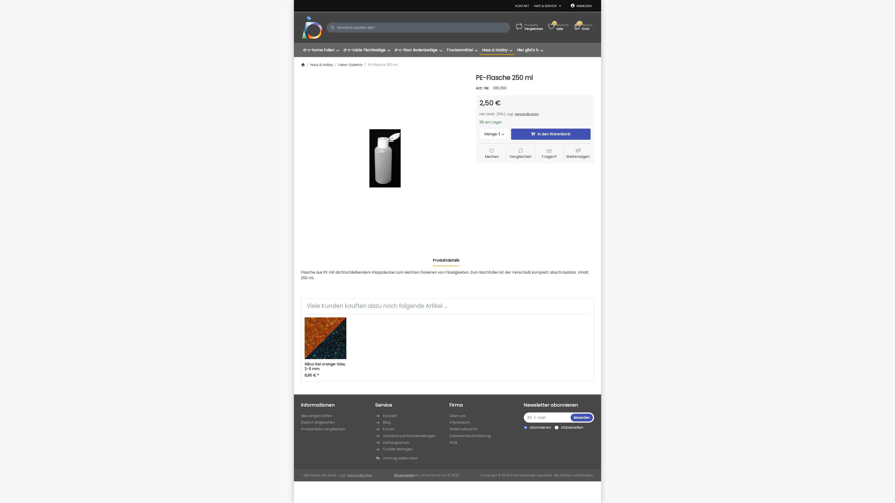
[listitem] (385, 158)
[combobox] (418, 28)
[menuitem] (321, 50)
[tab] (446, 260)
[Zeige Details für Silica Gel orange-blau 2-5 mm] (325, 338)
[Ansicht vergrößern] (385, 158)
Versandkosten (527, 114)
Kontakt (522, 6)
